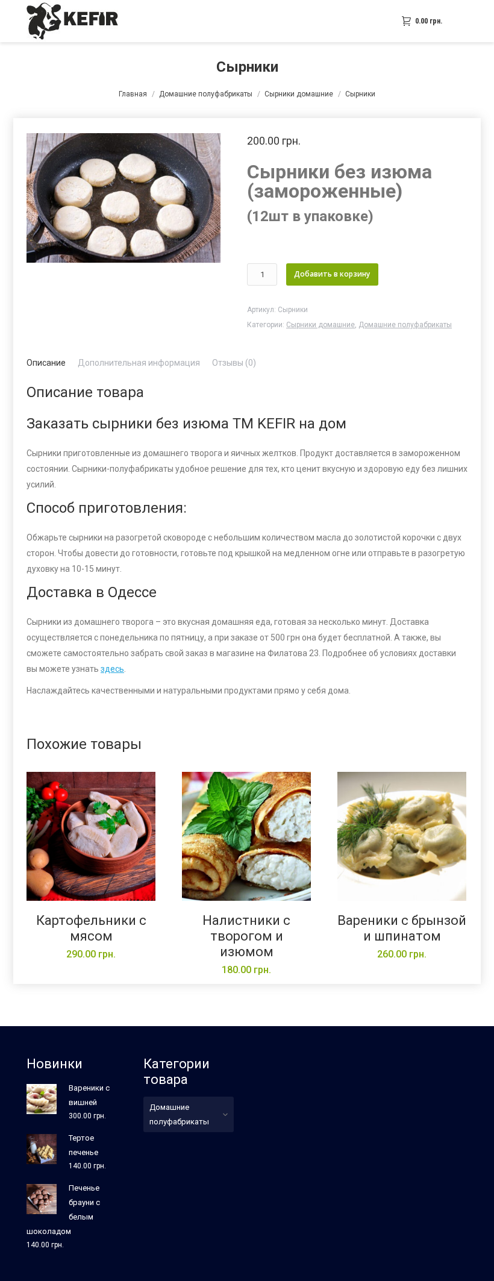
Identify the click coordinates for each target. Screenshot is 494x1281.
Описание (46, 363)
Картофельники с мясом (91, 928)
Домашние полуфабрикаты (205, 94)
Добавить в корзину (332, 274)
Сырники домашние (298, 94)
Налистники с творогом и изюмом (246, 936)
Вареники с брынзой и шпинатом (401, 928)
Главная (133, 94)
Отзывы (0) (234, 363)
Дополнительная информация (139, 363)
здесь (112, 669)
